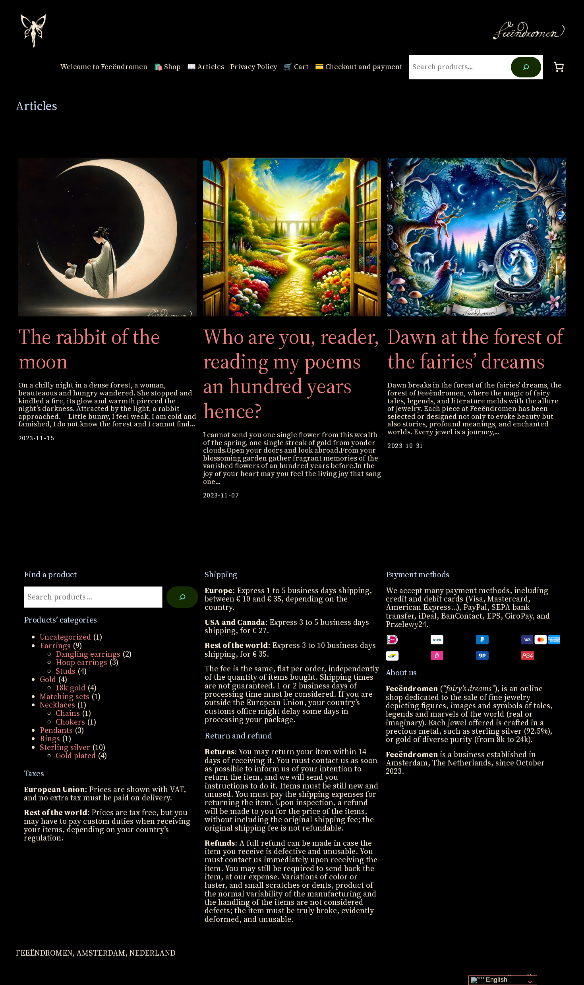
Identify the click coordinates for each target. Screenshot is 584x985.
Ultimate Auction (557, 976)
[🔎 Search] (182, 597)
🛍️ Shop (167, 67)
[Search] (526, 67)
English (495, 979)
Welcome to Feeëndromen (103, 67)
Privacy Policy (253, 67)
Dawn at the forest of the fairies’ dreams (475, 349)
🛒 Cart (296, 67)
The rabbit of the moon (89, 349)
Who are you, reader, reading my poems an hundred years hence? (291, 374)
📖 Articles (205, 67)
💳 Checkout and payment (358, 67)
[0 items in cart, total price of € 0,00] (559, 67)
